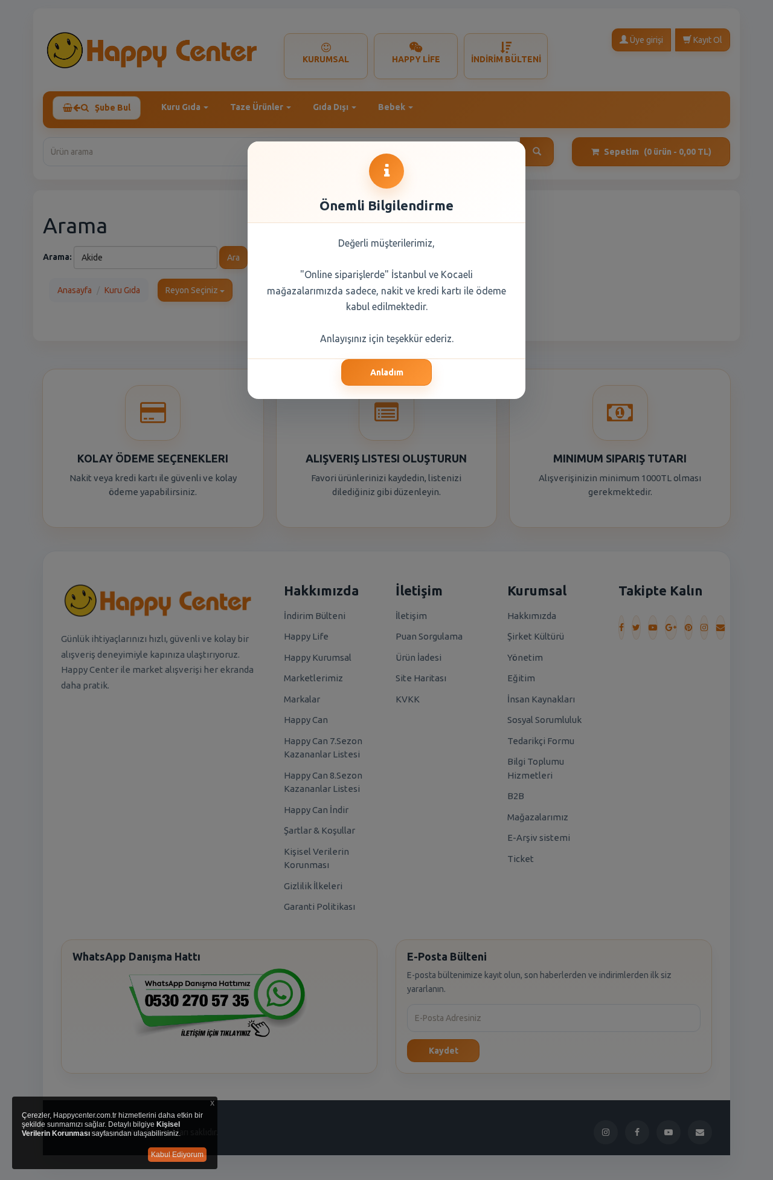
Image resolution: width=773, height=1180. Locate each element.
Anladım (386, 372)
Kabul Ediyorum (177, 1154)
